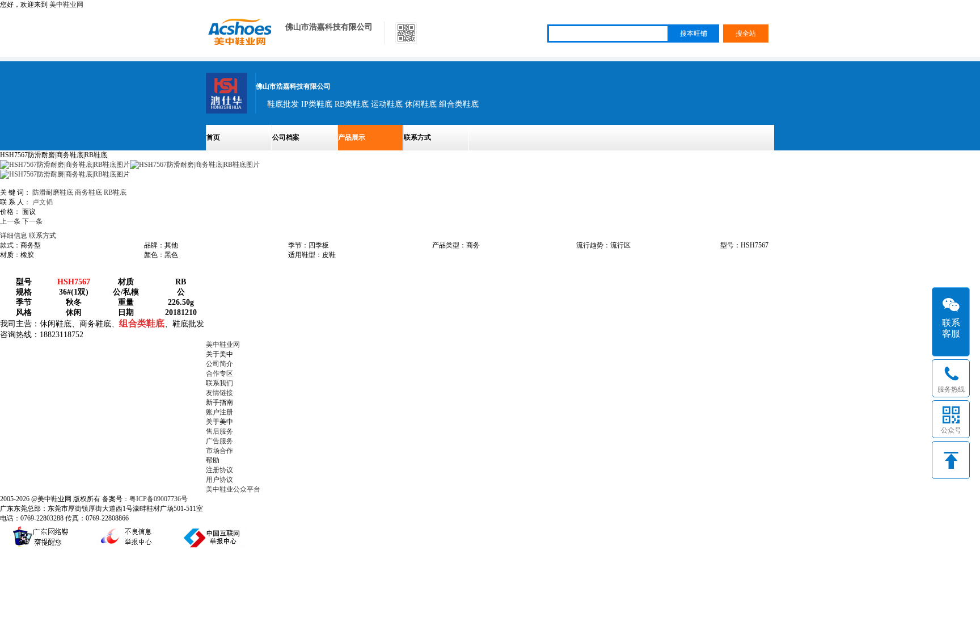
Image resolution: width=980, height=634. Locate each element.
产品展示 (351, 137)
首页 (213, 137)
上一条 (10, 221)
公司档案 (285, 137)
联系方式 (417, 137)
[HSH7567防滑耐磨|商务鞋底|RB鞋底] (195, 165)
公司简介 (219, 364)
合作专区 (219, 373)
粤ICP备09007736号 (158, 499)
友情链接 (219, 393)
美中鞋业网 (66, 5)
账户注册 (219, 412)
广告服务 (219, 441)
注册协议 (219, 470)
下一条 (32, 221)
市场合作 (219, 451)
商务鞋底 (88, 192)
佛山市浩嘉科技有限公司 (329, 27)
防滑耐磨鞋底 (52, 192)
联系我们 (219, 383)
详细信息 (13, 236)
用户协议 (219, 480)
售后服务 (219, 431)
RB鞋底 (115, 192)
